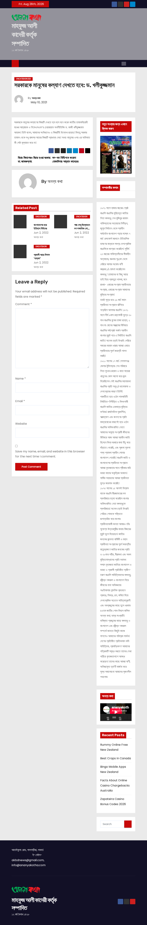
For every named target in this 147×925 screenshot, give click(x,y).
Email (20, 401)
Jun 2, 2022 (41, 232)
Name (20, 379)
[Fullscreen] (129, 717)
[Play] (105, 717)
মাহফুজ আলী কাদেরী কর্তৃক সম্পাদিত (24, 35)
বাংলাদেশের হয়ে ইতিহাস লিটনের (40, 226)
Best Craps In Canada (115, 758)
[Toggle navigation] (124, 63)
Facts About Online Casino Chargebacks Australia (115, 785)
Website (21, 424)
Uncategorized (23, 78)
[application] (116, 712)
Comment (23, 304)
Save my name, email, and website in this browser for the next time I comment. (50, 453)
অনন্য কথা (36, 98)
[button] (131, 63)
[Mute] (125, 717)
